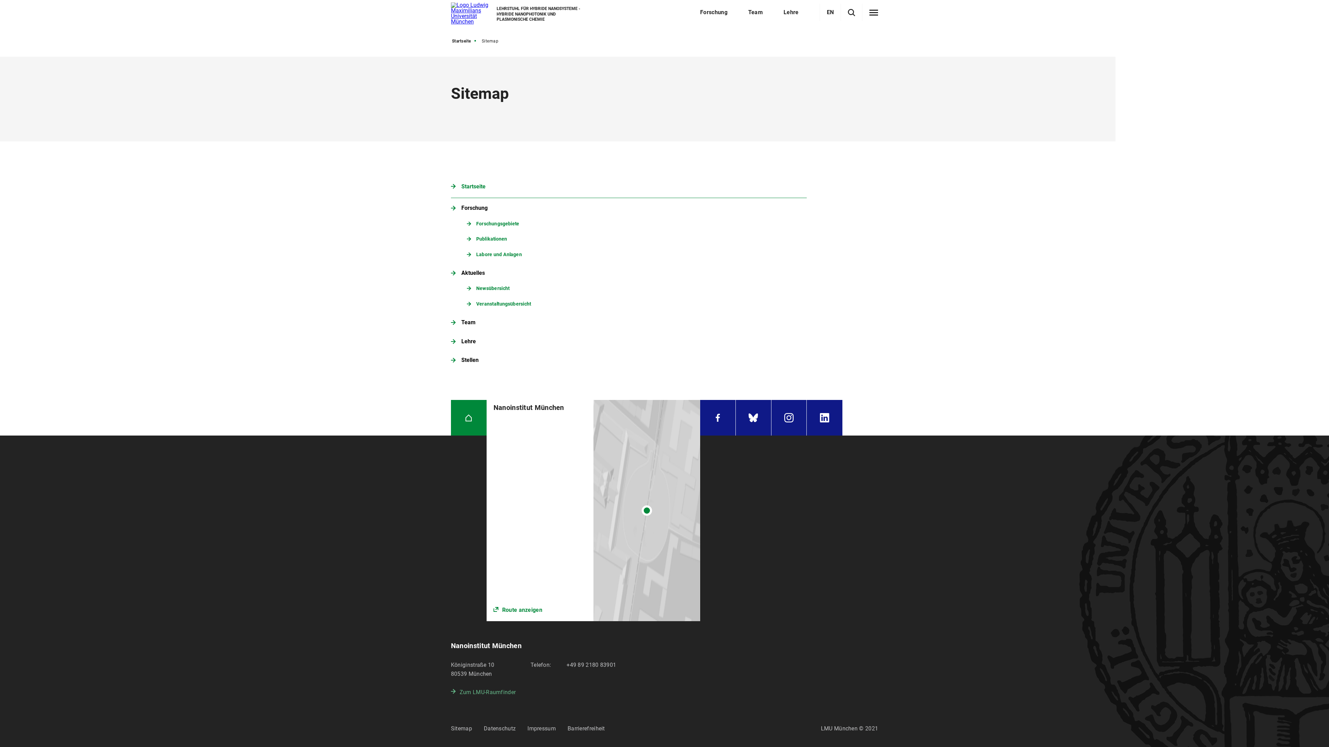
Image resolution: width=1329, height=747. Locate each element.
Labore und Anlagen (499, 254)
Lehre (468, 341)
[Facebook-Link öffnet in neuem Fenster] (717, 418)
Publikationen (491, 239)
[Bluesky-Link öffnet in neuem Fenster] (753, 418)
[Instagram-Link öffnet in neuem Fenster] (789, 418)
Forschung (474, 208)
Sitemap (461, 728)
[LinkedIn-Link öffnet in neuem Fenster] (824, 418)
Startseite (461, 41)
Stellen (470, 360)
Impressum (541, 728)
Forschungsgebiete (497, 223)
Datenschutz (500, 728)
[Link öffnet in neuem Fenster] (593, 510)
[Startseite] (469, 418)
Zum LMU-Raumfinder (488, 692)
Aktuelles (473, 273)
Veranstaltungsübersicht (503, 304)
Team (468, 322)
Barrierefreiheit (586, 728)
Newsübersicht (492, 288)
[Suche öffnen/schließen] (851, 12)
